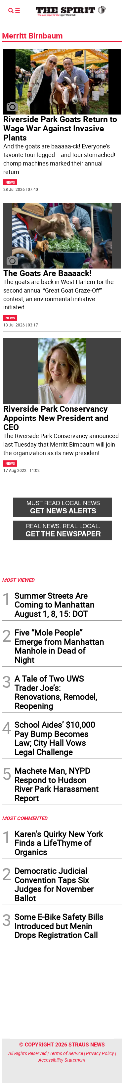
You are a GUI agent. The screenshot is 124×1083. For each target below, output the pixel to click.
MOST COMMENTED (24, 818)
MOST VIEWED (18, 580)
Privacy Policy (100, 1053)
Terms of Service (66, 1053)
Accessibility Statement (62, 1060)
